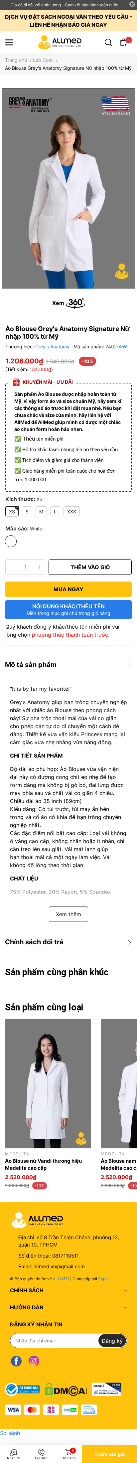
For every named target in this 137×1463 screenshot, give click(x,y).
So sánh (10, 1433)
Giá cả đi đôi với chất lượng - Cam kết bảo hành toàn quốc (64, 4)
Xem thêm (68, 914)
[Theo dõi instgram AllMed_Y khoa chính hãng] (34, 1360)
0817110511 (65, 1256)
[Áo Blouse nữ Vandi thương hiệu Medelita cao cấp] (48, 1083)
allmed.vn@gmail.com (59, 1266)
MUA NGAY (68, 589)
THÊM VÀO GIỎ (90, 567)
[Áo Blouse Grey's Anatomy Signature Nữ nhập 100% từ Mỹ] (68, 188)
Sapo (103, 1278)
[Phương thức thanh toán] (51, 1409)
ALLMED (61, 1278)
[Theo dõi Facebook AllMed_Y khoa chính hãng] (16, 1360)
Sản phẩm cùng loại (44, 1007)
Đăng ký (112, 1340)
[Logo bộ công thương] (63, 1387)
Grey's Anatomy (53, 346)
